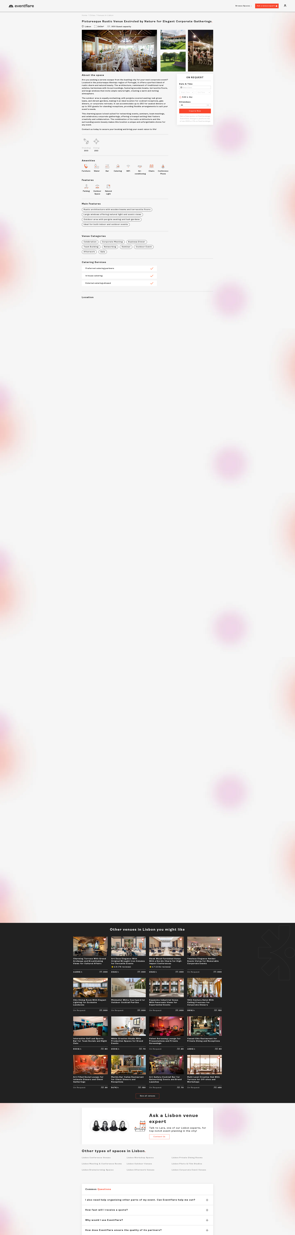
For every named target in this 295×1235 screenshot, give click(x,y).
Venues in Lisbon (105, 15)
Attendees (185, 102)
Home (84, 15)
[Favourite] (104, 939)
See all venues (147, 1096)
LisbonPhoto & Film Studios (187, 1164)
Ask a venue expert (266, 6)
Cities (92, 15)
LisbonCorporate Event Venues (189, 1170)
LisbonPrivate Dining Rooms (187, 1158)
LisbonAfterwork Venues (141, 1170)
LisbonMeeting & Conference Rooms (102, 1164)
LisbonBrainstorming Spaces (98, 1170)
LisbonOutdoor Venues (139, 1164)
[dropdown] (285, 6)
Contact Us (159, 1137)
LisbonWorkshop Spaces (140, 1158)
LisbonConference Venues (96, 1158)
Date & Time (186, 84)
